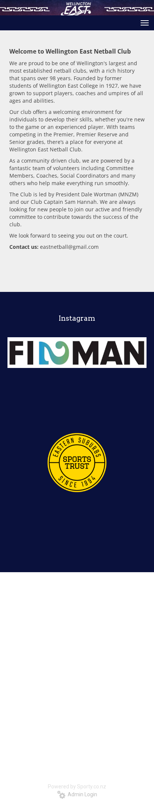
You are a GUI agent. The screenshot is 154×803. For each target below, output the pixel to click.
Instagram (77, 318)
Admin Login (81, 794)
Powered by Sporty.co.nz (77, 787)
